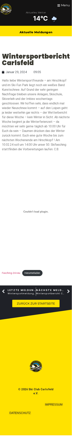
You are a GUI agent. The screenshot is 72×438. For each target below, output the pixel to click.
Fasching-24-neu (11, 273)
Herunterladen (32, 273)
